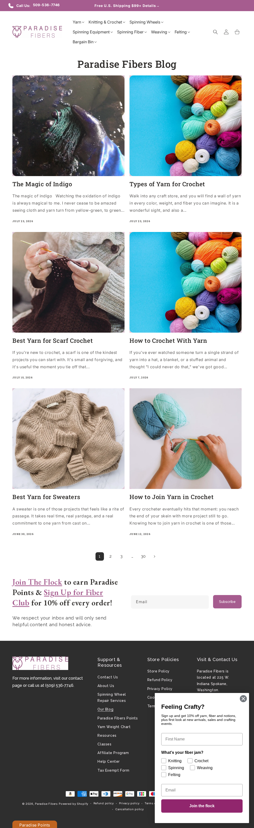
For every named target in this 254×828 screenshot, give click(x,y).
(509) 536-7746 (59, 685)
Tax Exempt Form (113, 770)
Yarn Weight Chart (113, 727)
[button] (77, 22)
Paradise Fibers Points (117, 718)
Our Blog (105, 709)
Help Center (108, 761)
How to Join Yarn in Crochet (171, 497)
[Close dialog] (243, 698)
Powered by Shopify (73, 803)
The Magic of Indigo (42, 184)
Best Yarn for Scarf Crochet (52, 341)
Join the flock (202, 806)
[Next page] (154, 556)
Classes (104, 744)
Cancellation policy (129, 809)
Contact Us (107, 677)
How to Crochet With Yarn (168, 341)
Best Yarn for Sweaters (46, 497)
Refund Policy (160, 680)
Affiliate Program (113, 753)
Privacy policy (129, 803)
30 (143, 556)
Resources (106, 735)
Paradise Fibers (46, 803)
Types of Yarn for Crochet (167, 184)
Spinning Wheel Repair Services (111, 697)
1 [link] (100, 556)
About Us (105, 686)
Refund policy (104, 803)
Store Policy (158, 671)
